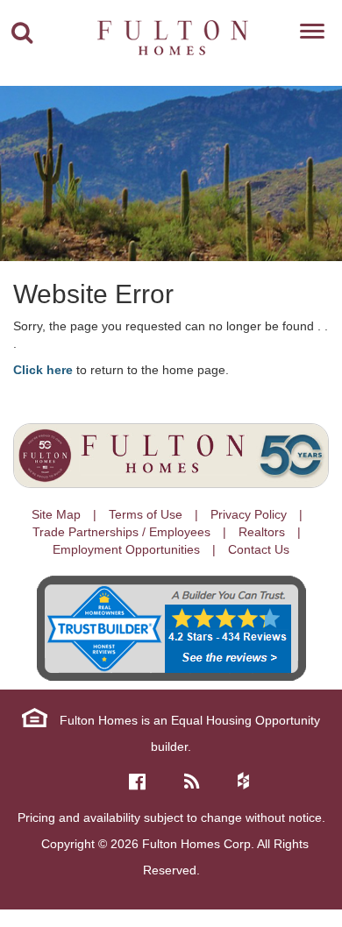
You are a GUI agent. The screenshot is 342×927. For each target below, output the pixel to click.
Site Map (56, 514)
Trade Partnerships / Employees (121, 532)
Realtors (262, 532)
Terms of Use (145, 514)
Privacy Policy (248, 514)
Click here (43, 370)
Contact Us (258, 549)
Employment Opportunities (126, 549)
